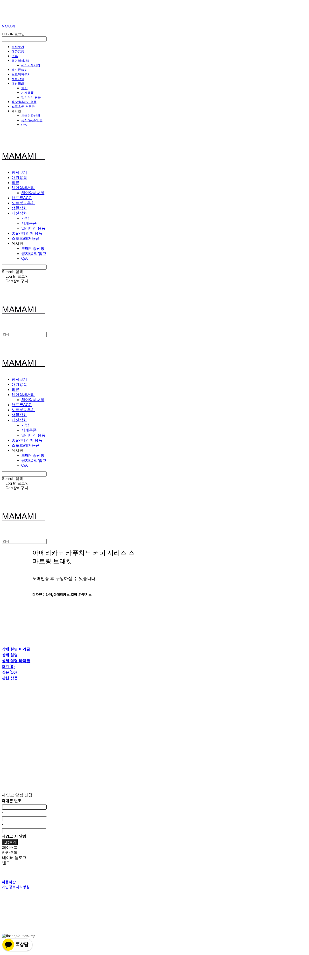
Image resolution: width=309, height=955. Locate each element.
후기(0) (8, 666)
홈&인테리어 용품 (24, 102)
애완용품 (18, 51)
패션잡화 (18, 83)
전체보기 (18, 47)
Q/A (24, 125)
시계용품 (27, 92)
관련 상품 (10, 678)
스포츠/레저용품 (23, 106)
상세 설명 (10, 655)
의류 (15, 56)
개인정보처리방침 (16, 886)
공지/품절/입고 (31, 120)
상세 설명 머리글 (16, 649)
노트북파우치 (21, 74)
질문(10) (9, 672)
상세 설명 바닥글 (16, 660)
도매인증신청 (30, 115)
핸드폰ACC (19, 70)
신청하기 (10, 842)
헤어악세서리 (21, 60)
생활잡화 (18, 79)
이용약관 (9, 881)
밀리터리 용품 (31, 97)
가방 (24, 88)
